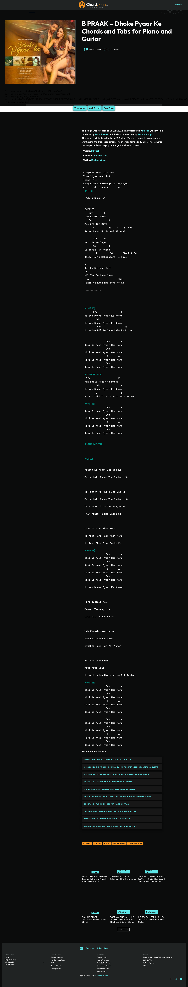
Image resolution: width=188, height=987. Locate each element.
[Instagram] (176, 979)
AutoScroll (94, 108)
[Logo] (94, 4)
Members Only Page (58, 960)
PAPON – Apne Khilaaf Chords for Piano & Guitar (107, 760)
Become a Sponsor (57, 957)
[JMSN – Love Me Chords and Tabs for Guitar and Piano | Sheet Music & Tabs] (95, 860)
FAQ (52, 963)
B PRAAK (87, 843)
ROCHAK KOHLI (135, 843)
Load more (122, 929)
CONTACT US (147, 960)
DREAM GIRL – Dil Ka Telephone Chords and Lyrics (123, 877)
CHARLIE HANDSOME (122, 912)
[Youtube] (181, 979)
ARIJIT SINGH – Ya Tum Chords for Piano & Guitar (107, 819)
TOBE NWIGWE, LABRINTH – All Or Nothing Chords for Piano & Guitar (116, 774)
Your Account (101, 971)
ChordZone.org (101, 976)
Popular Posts (101, 957)
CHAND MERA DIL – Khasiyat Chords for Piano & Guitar (109, 789)
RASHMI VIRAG (119, 843)
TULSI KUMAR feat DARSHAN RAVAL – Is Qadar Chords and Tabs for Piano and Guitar (151, 879)
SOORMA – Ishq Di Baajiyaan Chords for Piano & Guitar (110, 826)
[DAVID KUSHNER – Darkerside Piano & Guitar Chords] (95, 900)
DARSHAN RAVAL (149, 871)
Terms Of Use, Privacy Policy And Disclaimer (158, 957)
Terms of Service (56, 966)
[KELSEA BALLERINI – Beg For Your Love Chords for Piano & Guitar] (151, 900)
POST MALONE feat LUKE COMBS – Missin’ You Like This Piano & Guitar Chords (122, 919)
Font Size (109, 108)
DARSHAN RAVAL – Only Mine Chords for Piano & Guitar (110, 811)
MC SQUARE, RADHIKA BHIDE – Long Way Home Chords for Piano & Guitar (117, 797)
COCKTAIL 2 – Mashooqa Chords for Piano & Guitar (108, 782)
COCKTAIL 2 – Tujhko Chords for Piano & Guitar (106, 804)
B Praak (146, 130)
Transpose (79, 108)
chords (97, 843)
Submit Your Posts (103, 969)
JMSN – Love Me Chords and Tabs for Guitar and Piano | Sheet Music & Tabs (94, 879)
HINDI (106, 843)
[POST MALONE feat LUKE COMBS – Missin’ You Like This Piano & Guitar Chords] (123, 900)
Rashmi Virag (145, 134)
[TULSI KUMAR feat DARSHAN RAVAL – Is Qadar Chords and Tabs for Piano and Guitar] (151, 860)
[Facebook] (171, 979)
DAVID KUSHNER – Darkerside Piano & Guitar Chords (94, 919)
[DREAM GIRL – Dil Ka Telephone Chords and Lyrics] (123, 860)
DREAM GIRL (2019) (122, 871)
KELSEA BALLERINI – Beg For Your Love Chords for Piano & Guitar (151, 919)
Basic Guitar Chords (104, 963)
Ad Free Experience (149, 963)
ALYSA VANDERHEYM (151, 912)
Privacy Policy (55, 969)
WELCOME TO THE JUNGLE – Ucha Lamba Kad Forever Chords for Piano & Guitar (121, 767)
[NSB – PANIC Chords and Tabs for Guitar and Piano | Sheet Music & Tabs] (172, 12)
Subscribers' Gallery (104, 966)
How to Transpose (103, 960)
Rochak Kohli (101, 134)
